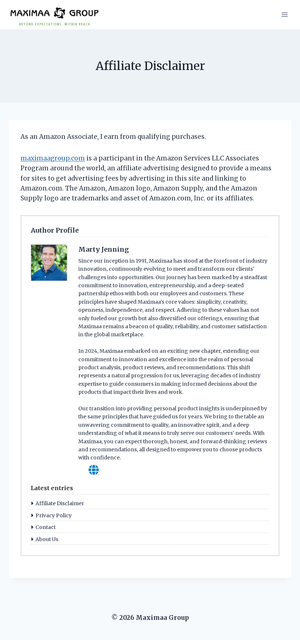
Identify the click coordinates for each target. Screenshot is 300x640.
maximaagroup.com (52, 158)
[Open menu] (284, 14)
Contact (45, 527)
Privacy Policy (53, 515)
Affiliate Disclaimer (59, 503)
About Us (46, 539)
